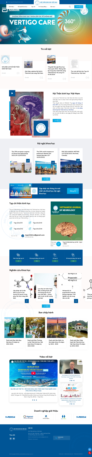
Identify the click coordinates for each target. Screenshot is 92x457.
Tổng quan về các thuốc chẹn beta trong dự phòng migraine (69, 296)
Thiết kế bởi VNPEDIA (78, 454)
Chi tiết (4, 73)
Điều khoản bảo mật (68, 454)
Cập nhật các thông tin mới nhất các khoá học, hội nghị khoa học (49, 191)
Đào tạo (52, 6)
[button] (11, 22)
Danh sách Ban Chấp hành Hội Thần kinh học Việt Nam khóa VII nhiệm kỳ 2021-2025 (77, 343)
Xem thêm (46, 179)
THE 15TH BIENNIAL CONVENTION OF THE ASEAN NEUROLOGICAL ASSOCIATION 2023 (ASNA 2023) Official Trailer (71, 400)
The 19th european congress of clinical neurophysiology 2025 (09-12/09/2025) (20, 153)
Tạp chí (33, 6)
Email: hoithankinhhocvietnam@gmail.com (38, 437)
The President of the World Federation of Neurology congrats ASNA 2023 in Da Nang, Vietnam (71, 377)
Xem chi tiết (14, 235)
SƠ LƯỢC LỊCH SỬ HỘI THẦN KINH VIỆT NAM (10, 68)
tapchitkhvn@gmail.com (34, 235)
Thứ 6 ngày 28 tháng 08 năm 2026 (15, 2)
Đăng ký (78, 6)
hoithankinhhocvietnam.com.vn (26, 454)
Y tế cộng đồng (42, 6)
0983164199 (60, 437)
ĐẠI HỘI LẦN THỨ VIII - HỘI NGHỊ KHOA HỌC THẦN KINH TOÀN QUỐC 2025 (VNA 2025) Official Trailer (33, 390)
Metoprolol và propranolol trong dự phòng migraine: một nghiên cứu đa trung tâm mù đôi (44, 294)
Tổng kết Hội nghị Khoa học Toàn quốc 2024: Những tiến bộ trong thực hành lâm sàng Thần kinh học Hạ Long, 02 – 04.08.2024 (57, 70)
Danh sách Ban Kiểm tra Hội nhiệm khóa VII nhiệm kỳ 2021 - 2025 (56, 342)
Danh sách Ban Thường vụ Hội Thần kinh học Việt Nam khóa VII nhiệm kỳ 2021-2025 (35, 343)
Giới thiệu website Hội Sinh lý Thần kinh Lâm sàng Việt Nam (34, 72)
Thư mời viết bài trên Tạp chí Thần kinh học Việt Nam (80, 72)
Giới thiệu (11, 6)
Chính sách (61, 454)
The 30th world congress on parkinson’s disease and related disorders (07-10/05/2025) (45, 154)
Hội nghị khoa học (22, 6)
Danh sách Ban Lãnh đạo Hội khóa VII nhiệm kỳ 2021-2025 (13, 342)
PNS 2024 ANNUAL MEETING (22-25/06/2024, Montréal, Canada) (70, 153)
